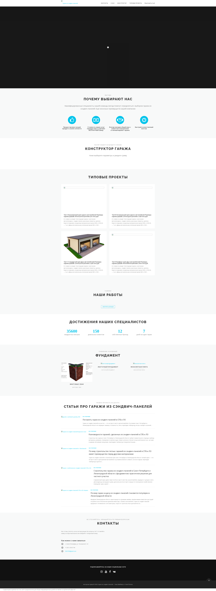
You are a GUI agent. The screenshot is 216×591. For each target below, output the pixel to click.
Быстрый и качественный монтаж (144, 128)
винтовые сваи (77, 384)
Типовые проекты (135, 3)
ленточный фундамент (108, 367)
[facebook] (110, 571)
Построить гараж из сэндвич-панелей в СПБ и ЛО (104, 419)
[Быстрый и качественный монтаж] (144, 120)
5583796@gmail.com (70, 551)
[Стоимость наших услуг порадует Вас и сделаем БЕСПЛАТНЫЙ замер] (96, 120)
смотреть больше (108, 306)
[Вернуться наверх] (209, 580)
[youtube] (106, 571)
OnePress (120, 584)
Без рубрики (86, 416)
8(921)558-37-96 (150, 3)
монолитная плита (139, 367)
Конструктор (122, 3)
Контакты (104, 3)
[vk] (114, 571)
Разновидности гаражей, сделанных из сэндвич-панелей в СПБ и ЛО (118, 434)
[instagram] (101, 571)
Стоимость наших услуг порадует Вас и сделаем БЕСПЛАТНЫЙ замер (96, 128)
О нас (113, 3)
